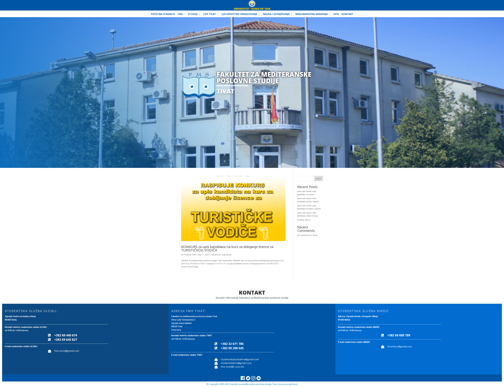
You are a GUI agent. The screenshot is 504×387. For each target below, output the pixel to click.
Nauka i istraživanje (276, 14)
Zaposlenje (226, 254)
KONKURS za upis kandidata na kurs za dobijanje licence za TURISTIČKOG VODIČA (227, 248)
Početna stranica (163, 14)
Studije (193, 14)
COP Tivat (209, 14)
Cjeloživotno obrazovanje (239, 14)
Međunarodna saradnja (311, 14)
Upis (336, 14)
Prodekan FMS (190, 254)
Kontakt (347, 14)
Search (318, 178)
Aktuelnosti (216, 254)
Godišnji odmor (303, 220)
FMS (180, 14)
